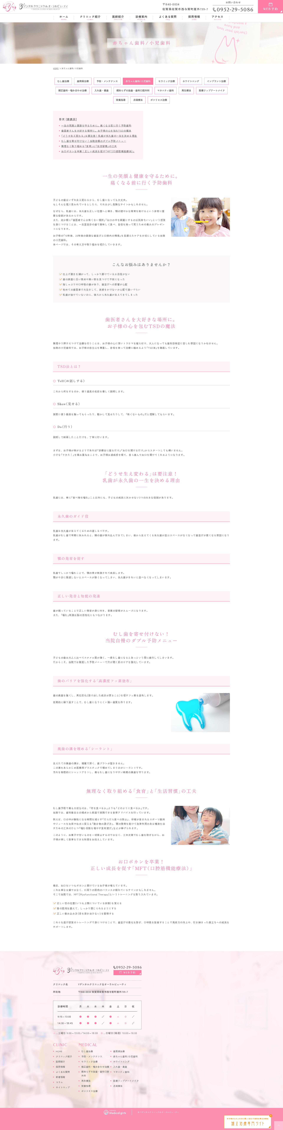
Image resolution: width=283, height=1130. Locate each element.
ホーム (63, 17)
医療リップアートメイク (212, 90)
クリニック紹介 (90, 17)
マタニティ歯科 (165, 90)
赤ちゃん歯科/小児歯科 (138, 81)
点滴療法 (138, 100)
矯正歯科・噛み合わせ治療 (72, 90)
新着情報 (60, 1077)
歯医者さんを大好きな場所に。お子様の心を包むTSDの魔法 (96, 130)
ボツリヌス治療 (158, 100)
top (278, 1125)
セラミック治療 (166, 81)
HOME (59, 1051)
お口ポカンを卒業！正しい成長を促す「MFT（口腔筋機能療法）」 (98, 151)
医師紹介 (118, 17)
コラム (59, 1082)
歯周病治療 (83, 81)
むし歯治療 (63, 81)
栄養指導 (120, 100)
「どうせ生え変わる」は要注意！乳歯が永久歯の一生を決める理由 (99, 136)
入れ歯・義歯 (101, 90)
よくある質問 (168, 17)
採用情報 (194, 17)
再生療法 (186, 90)
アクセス (218, 17)
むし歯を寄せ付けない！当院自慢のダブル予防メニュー (93, 141)
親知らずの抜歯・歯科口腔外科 (132, 90)
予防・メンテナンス (107, 81)
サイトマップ (63, 1087)
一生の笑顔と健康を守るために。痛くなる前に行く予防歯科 (96, 125)
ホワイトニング (191, 81)
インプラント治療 (216, 81)
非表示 (71, 119)
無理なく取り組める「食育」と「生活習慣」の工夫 (89, 146)
